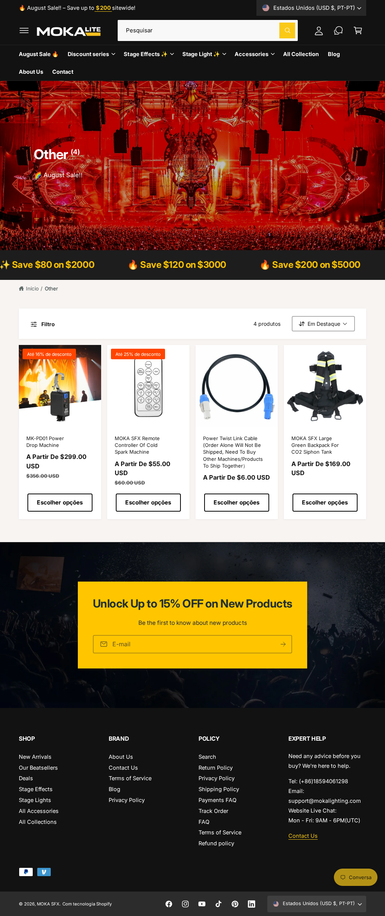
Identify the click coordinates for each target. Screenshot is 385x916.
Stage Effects (36, 789)
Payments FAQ (217, 800)
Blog (114, 789)
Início (32, 289)
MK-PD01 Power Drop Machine (45, 441)
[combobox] (207, 30)
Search (207, 756)
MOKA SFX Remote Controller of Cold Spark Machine (137, 445)
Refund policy (216, 843)
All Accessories (39, 811)
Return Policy (216, 767)
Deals (26, 778)
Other (51, 289)
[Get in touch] (338, 30)
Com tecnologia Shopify (86, 904)
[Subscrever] (283, 644)
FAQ (204, 822)
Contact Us (123, 767)
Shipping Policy (219, 789)
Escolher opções (60, 502)
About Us (121, 756)
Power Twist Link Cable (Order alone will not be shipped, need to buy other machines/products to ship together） (233, 452)
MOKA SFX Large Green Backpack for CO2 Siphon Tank (315, 445)
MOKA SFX (48, 904)
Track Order (213, 811)
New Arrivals (35, 756)
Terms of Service (130, 778)
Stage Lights (35, 800)
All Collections (38, 822)
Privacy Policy (127, 800)
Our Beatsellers (38, 767)
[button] (24, 30)
